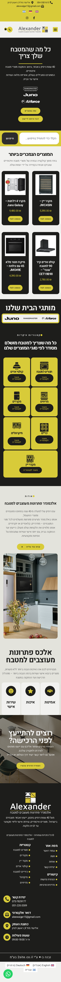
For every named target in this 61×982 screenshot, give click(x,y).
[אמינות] (50, 691)
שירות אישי (11, 704)
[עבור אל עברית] (24, 11)
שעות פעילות (20, 935)
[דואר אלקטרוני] (7, 914)
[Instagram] (27, 18)
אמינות (50, 702)
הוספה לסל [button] (45, 219)
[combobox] (39, 138)
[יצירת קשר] (7, 899)
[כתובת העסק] (7, 925)
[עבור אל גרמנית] (30, 11)
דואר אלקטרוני (21, 912)
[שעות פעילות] (7, 937)
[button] (55, 29)
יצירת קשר (19, 897)
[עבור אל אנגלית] (37, 11)
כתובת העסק (20, 924)
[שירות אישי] (11, 691)
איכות (30, 702)
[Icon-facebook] (34, 18)
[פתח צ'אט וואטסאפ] (8, 974)
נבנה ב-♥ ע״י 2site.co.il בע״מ (30, 957)
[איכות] (30, 691)
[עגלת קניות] (5, 29)
